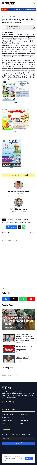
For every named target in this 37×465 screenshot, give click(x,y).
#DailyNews (11, 16)
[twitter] (14, 299)
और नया (5, 288)
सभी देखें (31, 233)
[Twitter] (19, 227)
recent (11, 222)
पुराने (32, 288)
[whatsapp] (23, 299)
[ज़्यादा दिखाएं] (28, 227)
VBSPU (3, 423)
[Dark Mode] (31, 3)
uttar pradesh (19, 222)
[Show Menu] (2, 3)
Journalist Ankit (24, 414)
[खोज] (34, 3)
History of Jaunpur (7, 420)
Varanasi (27, 222)
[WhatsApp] (23, 227)
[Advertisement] (18, 265)
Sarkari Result (24, 420)
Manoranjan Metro (7, 414)
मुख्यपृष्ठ (4, 16)
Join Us (22, 417)
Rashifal (22, 423)
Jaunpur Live (5, 417)
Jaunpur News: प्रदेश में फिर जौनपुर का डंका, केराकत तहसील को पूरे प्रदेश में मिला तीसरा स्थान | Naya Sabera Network (25, 337)
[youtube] (31, 299)
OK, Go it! (29, 458)
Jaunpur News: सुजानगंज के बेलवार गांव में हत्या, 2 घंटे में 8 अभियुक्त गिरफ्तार (24, 348)
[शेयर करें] (33, 27)
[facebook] (6, 299)
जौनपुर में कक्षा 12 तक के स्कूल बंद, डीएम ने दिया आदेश (24, 358)
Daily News (5, 222)
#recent (25, 219)
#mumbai (18, 219)
